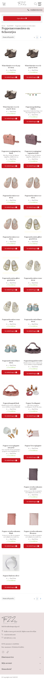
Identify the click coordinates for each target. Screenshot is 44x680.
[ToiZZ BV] (22, 4)
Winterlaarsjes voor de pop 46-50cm (33, 67)
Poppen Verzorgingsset (33, 446)
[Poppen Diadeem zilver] (11, 563)
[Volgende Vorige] (41, 37)
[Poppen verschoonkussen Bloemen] (33, 518)
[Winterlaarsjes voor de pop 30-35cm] (11, 94)
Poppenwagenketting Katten (33, 108)
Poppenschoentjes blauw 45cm (11, 362)
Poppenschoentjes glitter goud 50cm (33, 238)
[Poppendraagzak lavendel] (33, 348)
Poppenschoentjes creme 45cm (11, 320)
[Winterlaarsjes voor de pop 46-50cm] (33, 53)
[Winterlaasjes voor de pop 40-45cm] (11, 53)
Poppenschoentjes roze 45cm (33, 197)
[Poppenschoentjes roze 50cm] (11, 183)
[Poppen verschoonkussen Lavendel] (33, 474)
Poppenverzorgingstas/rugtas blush (11, 152)
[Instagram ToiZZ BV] (4, 652)
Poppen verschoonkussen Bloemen (33, 532)
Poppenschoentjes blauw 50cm (33, 320)
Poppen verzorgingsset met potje (11, 447)
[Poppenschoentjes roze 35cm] (11, 224)
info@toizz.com (10, 638)
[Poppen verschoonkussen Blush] (11, 518)
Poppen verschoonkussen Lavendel (33, 488)
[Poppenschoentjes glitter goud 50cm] (33, 224)
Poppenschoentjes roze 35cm (11, 238)
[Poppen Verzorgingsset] (33, 433)
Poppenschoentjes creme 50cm (33, 279)
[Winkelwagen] (4, 5)
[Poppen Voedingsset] (33, 390)
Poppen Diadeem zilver (11, 576)
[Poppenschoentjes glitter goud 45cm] (11, 265)
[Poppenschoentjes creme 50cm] (33, 265)
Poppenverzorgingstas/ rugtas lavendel (33, 152)
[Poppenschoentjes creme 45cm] (11, 306)
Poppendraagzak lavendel (33, 361)
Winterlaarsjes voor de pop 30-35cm (11, 108)
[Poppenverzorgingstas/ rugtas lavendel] (33, 138)
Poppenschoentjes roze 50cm (11, 197)
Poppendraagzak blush (11, 403)
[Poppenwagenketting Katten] (33, 94)
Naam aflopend (8, 37)
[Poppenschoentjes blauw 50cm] (33, 306)
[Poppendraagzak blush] (11, 390)
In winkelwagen (10, 77)
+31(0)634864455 (36, 10)
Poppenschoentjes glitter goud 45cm (11, 279)
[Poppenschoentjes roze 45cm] (33, 183)
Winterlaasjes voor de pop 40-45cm (11, 67)
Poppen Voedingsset (33, 403)
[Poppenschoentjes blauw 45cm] (11, 348)
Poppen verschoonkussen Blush (11, 532)
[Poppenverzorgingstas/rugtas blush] (11, 138)
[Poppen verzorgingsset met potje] (11, 433)
